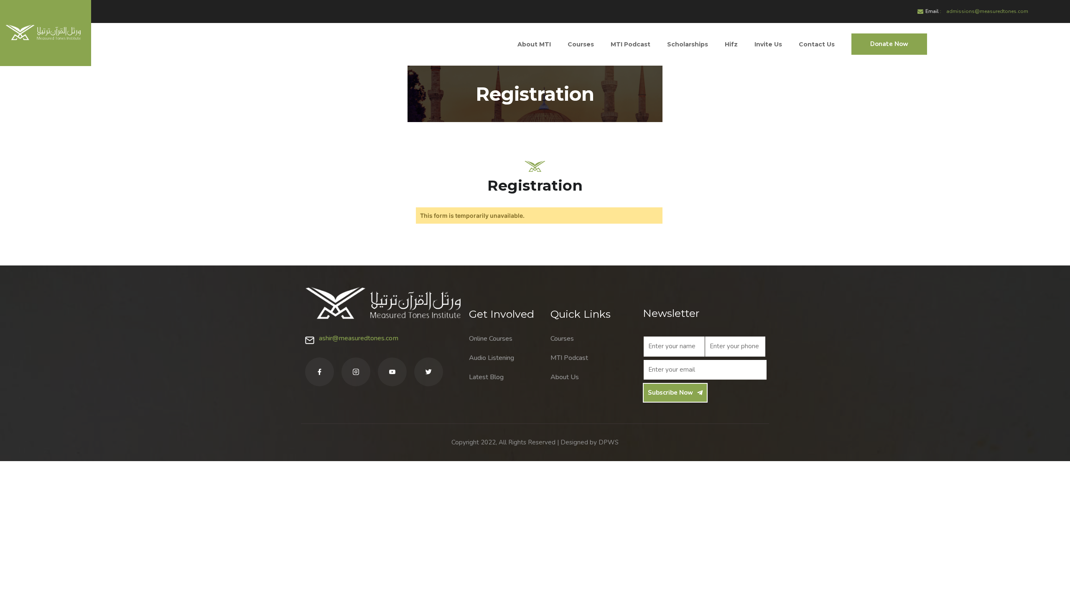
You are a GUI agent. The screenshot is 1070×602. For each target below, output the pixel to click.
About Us (564, 377)
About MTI (534, 44)
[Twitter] (428, 371)
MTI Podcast (630, 44)
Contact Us (817, 44)
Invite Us (768, 44)
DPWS (609, 442)
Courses (581, 44)
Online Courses (490, 338)
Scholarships (687, 44)
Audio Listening (491, 357)
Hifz (731, 44)
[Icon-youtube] (392, 371)
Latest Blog (486, 377)
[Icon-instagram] (355, 371)
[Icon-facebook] (319, 371)
